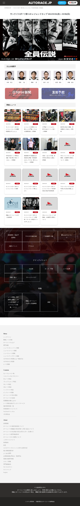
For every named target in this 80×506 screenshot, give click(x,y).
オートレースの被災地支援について (13, 426)
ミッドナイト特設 (8, 389)
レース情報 (6, 364)
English (5, 472)
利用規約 (5, 442)
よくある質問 (7, 453)
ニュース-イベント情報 (9, 350)
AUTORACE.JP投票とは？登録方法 (13, 359)
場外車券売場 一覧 (8, 406)
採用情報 (5, 423)
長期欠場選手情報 (8, 459)
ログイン (62, 2)
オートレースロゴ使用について (12, 437)
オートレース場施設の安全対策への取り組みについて (18, 429)
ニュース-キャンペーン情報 (11, 348)
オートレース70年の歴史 (10, 395)
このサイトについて (9, 439)
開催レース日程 (7, 340)
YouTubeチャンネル (9, 411)
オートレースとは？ (9, 342)
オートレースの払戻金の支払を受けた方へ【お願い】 (18, 431)
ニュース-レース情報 (9, 353)
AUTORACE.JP (7, 7)
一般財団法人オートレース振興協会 (45, 501)
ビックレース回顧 (8, 392)
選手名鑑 (5, 345)
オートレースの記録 (9, 398)
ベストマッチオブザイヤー (11, 376)
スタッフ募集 (7, 461)
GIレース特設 (7, 384)
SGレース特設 (7, 379)
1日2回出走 (6, 414)
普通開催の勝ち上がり (9, 400)
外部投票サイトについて (10, 409)
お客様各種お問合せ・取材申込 (12, 456)
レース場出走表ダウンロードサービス (14, 403)
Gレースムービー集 (8, 373)
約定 (4, 445)
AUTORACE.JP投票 (8, 361)
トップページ (7, 337)
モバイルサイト (7, 467)
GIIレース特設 (7, 387)
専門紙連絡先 (7, 464)
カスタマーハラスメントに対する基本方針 (15, 448)
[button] (3, 3)
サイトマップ (7, 469)
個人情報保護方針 (8, 450)
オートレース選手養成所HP (11, 434)
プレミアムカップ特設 (9, 381)
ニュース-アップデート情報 (11, 356)
